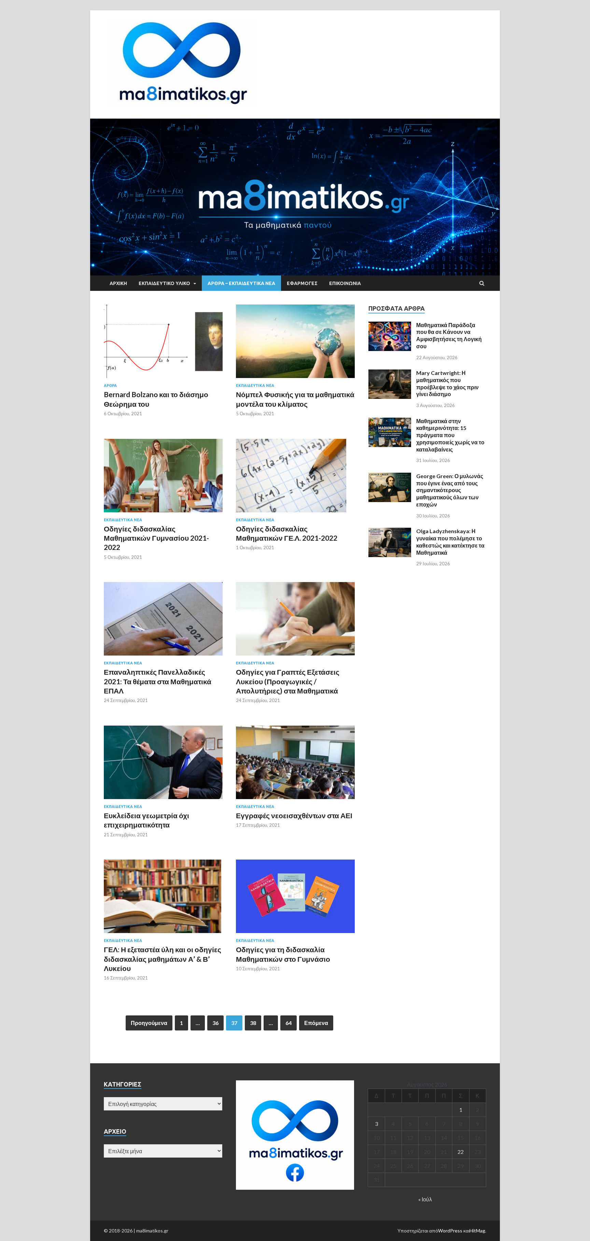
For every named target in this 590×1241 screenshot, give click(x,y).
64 (288, 1023)
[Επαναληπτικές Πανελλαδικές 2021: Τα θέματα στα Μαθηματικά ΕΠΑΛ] (163, 621)
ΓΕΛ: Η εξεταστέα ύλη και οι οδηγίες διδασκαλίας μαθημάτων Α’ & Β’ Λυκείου (162, 958)
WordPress (450, 1230)
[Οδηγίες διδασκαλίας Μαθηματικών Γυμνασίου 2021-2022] (163, 478)
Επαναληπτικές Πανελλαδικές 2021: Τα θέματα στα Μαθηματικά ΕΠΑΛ (157, 681)
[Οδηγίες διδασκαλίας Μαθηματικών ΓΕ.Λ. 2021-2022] (295, 478)
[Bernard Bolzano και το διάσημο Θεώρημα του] (163, 344)
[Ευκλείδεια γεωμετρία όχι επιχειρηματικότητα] (163, 765)
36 (215, 1023)
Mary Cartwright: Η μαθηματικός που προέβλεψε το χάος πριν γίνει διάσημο (447, 383)
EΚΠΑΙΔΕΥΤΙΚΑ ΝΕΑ (255, 385)
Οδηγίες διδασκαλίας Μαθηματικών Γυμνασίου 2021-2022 (156, 538)
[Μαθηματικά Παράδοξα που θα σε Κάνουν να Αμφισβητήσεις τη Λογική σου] (389, 325)
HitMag (477, 1230)
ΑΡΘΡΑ (110, 385)
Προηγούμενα (149, 1023)
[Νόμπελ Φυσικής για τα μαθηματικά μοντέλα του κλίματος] (295, 344)
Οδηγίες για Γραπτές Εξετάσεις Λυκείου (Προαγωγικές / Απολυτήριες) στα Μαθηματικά (287, 681)
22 (461, 1151)
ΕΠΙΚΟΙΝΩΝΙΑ (345, 283)
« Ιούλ (425, 1199)
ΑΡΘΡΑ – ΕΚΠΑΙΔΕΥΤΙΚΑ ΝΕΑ (241, 283)
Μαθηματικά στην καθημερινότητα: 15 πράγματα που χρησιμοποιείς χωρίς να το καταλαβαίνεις (450, 435)
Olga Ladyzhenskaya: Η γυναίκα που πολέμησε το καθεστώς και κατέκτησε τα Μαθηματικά (450, 541)
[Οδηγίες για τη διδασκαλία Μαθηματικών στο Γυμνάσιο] (295, 899)
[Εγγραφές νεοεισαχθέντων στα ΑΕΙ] (295, 765)
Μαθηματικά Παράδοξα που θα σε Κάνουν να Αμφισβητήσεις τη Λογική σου (449, 335)
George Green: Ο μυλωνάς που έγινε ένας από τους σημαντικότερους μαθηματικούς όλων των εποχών (449, 490)
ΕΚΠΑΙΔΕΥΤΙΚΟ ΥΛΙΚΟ (164, 283)
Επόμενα (316, 1023)
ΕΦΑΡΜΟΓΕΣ (302, 283)
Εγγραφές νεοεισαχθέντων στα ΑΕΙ (294, 815)
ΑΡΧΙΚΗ (118, 283)
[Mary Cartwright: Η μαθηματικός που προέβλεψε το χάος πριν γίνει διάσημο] (389, 373)
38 (253, 1023)
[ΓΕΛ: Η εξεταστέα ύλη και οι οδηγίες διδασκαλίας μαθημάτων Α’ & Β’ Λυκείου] (163, 899)
